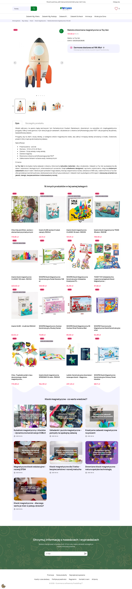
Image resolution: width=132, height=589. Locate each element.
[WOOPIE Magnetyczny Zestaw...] (62, 295)
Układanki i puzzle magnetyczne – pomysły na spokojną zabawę (66, 431)
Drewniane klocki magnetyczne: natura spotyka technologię (100, 468)
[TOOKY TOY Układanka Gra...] (117, 246)
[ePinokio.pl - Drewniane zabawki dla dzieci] (66, 8)
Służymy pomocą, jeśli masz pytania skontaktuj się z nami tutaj (66, 2)
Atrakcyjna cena (100, 16)
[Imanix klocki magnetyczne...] (90, 199)
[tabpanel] (38, 62)
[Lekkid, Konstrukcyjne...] (90, 344)
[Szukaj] (34, 8)
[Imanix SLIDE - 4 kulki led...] (35, 295)
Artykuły (95, 579)
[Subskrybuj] (85, 554)
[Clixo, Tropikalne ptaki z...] (35, 344)
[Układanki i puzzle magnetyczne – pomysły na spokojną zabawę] (66, 416)
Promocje (50, 575)
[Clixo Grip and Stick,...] (35, 199)
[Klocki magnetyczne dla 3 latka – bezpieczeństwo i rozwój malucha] (66, 452)
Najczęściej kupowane (77, 575)
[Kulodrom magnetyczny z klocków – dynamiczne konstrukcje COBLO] (30, 416)
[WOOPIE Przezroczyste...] (117, 295)
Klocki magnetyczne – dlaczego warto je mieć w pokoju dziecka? (29, 504)
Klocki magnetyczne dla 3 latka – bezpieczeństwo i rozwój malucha (65, 468)
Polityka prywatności (59, 579)
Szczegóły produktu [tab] (34, 123)
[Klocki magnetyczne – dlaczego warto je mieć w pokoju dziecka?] (30, 489)
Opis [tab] (17, 123)
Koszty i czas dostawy (41, 579)
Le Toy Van (76, 38)
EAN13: (69, 41)
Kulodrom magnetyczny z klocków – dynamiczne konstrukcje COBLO (30, 431)
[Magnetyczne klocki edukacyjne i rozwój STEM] (30, 452)
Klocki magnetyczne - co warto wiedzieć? (66, 399)
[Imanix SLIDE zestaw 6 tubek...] (62, 199)
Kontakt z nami (84, 579)
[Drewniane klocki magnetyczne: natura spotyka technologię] (101, 452)
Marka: (69, 38)
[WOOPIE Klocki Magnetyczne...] (62, 246)
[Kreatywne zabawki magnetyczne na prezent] (101, 416)
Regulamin (73, 579)
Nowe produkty (61, 575)
